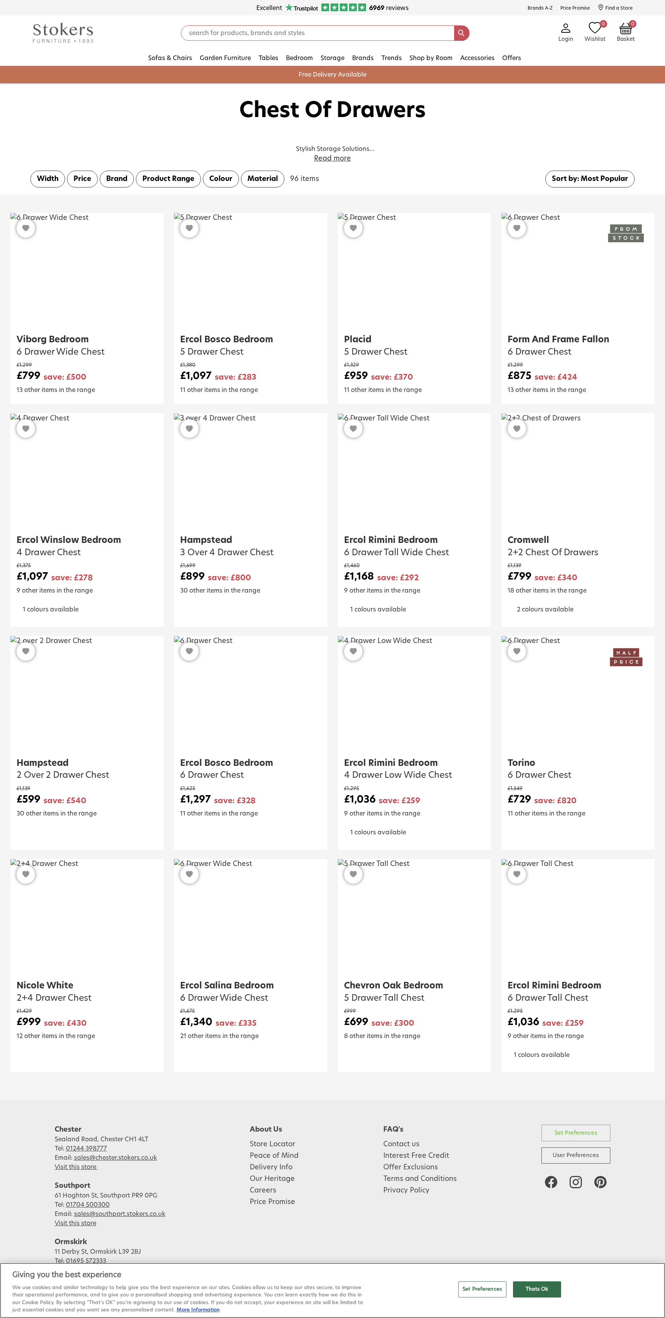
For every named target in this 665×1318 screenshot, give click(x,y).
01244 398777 (86, 1149)
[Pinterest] (600, 1182)
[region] (332, 1290)
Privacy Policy (406, 1190)
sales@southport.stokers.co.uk (119, 1214)
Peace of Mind (274, 1155)
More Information (198, 1310)
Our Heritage (272, 1179)
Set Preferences (576, 1133)
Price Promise (272, 1202)
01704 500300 (88, 1205)
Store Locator (272, 1144)
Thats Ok (537, 1289)
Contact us (401, 1144)
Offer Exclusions (410, 1167)
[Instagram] (576, 1182)
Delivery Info (271, 1167)
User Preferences (576, 1155)
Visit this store (76, 1167)
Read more (332, 158)
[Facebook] (551, 1182)
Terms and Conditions (420, 1179)
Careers (263, 1190)
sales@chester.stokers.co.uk (115, 1158)
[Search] (462, 33)
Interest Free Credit (416, 1155)
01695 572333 (86, 1261)
